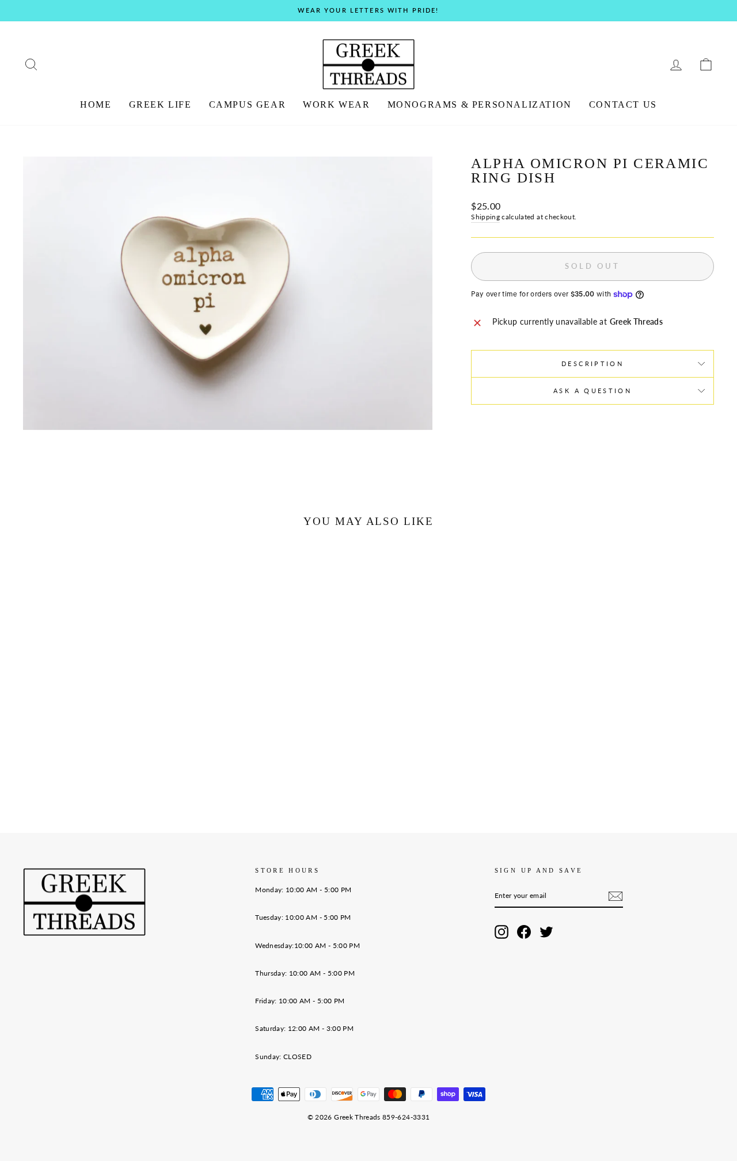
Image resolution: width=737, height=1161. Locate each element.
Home (95, 104)
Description (592, 363)
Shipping (485, 216)
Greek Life (160, 104)
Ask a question (592, 390)
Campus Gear (247, 104)
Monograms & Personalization (480, 104)
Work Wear (336, 104)
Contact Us (623, 104)
